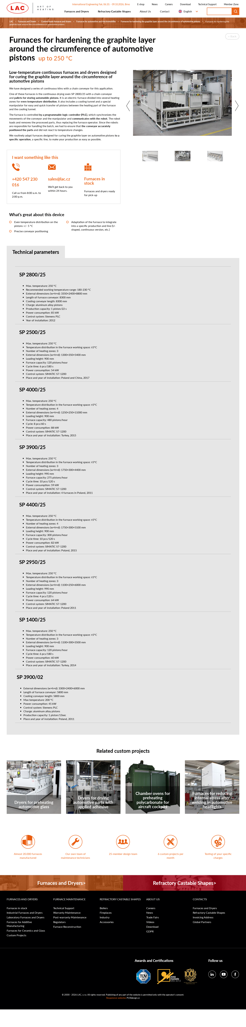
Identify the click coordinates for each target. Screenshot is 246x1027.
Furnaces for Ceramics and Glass (26, 930)
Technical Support (207, 4)
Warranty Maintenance (66, 912)
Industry (104, 917)
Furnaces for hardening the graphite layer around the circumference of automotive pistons (160, 21)
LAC (11, 21)
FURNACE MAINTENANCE (69, 899)
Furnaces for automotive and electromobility (96, 21)
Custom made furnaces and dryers (56, 21)
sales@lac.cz (59, 179)
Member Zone (231, 4)
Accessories (107, 922)
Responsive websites (116, 997)
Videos (150, 922)
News (155, 4)
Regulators (59, 922)
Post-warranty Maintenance (69, 917)
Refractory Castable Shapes (114, 11)
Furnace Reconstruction (67, 927)
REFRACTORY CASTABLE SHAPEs (120, 899)
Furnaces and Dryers (76, 11)
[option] (182, 104)
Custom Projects (16, 935)
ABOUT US (153, 899)
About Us (145, 11)
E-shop (140, 4)
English (188, 11)
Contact (165, 11)
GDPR (150, 931)
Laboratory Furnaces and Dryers (25, 917)
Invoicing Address (203, 917)
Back (233, 36)
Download (185, 4)
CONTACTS (200, 899)
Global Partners (202, 922)
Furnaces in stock (94, 181)
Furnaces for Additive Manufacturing (19, 924)
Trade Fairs (152, 917)
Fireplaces (106, 912)
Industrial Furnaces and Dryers (25, 912)
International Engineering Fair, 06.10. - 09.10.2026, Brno (101, 4)
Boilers (104, 908)
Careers (169, 4)
